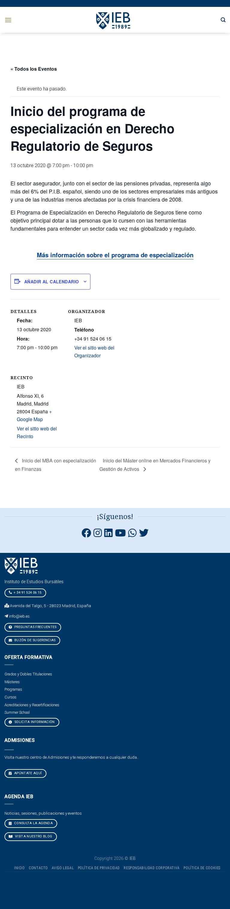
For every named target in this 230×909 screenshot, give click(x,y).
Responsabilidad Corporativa (152, 868)
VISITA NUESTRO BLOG (33, 836)
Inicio (19, 868)
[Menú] (8, 20)
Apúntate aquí (27, 773)
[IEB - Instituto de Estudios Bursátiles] (113, 20)
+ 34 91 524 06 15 (27, 593)
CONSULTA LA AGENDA (33, 823)
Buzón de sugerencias (34, 640)
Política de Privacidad (99, 868)
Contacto (38, 868)
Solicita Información (34, 722)
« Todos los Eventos (33, 68)
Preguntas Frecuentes (35, 627)
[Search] (223, 20)
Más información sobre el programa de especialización (115, 254)
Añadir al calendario (51, 282)
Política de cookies (202, 868)
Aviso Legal (63, 868)
